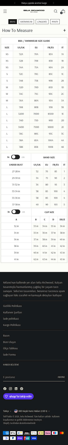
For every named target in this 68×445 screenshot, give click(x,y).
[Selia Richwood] (34, 11)
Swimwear (26, 21)
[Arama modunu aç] (55, 11)
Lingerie (42, 21)
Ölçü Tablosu (10, 348)
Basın (6, 335)
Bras (12, 21)
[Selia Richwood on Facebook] (5, 389)
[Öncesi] (15, 3)
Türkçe (6, 411)
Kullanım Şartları (12, 312)
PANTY (55, 21)
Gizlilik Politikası (12, 306)
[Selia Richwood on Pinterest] (22, 389)
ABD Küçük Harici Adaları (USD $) (32, 411)
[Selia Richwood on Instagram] (11, 389)
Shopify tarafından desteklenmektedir (19, 423)
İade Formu (9, 354)
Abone (61, 377)
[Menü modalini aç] (5, 11)
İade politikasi (11, 318)
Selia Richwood (26, 416)
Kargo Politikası (12, 325)
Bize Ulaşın (9, 342)
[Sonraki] (53, 3)
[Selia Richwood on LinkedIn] (16, 389)
